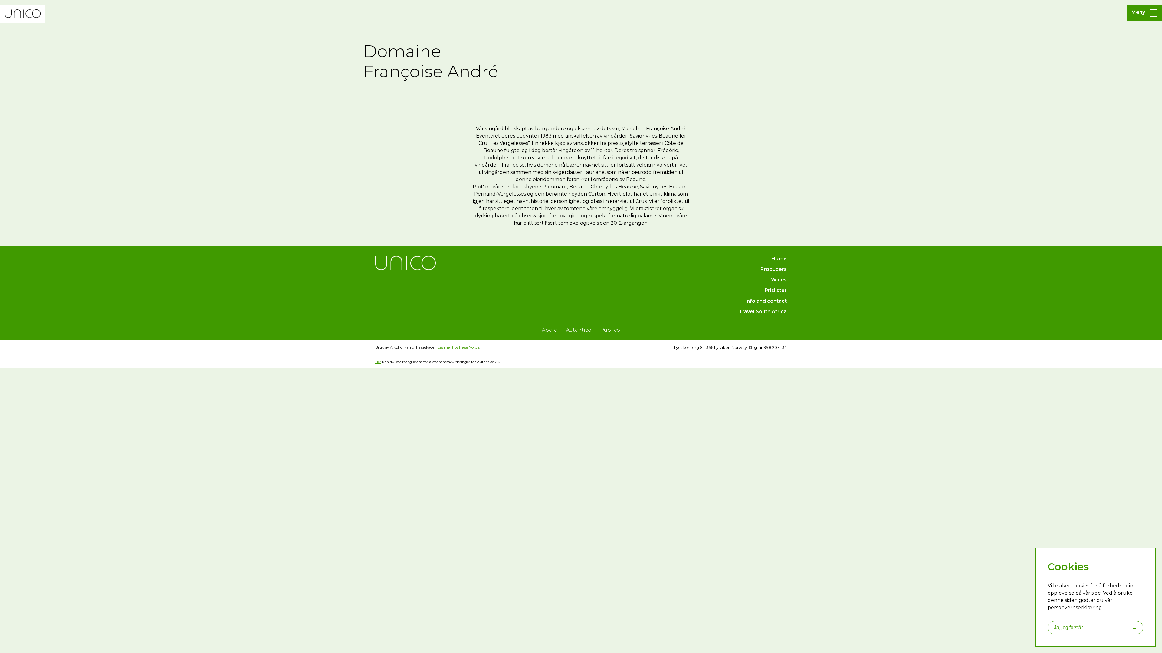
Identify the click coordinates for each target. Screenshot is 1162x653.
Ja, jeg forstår (1095, 627)
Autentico (578, 330)
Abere (549, 330)
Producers (773, 269)
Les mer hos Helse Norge (458, 347)
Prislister (776, 290)
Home (779, 259)
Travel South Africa (763, 311)
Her (378, 361)
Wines (779, 280)
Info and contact (766, 301)
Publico (610, 330)
